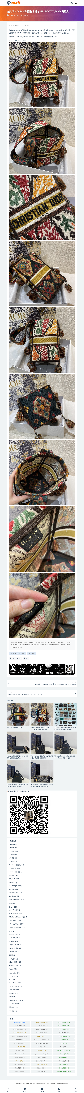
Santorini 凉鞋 (13, 951)
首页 (18, 25)
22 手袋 (11, 861)
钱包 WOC (12, 879)
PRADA (11, 976)
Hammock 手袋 (14, 965)
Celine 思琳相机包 (64, 1025)
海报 (19, 658)
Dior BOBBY (41, 1036)
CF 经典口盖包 (13, 868)
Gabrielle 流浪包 (14, 872)
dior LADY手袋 (19, 1046)
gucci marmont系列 (41, 1054)
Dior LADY (64, 1043)
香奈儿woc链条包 (20, 1061)
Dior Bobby (12, 889)
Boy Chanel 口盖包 (15, 865)
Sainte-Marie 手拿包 (15, 927)
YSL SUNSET (13, 1004)
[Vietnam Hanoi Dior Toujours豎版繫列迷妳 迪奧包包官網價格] (42, 743)
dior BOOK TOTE (20, 1039)
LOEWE (11, 959)
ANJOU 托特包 (13, 910)
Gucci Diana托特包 (63, 1050)
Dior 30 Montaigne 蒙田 (19, 1036)
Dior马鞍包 (41, 1050)
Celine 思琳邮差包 (19, 1032)
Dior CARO (64, 1039)
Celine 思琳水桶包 (42, 1025)
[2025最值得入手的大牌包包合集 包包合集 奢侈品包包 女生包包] (65, 714)
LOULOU (11, 993)
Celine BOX (12, 847)
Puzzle (11, 969)
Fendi (10, 903)
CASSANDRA (13, 983)
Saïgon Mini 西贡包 (15, 920)
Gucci (10, 931)
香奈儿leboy (63, 1057)
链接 (26, 658)
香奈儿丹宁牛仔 (41, 1061)
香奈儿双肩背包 (19, 1064)
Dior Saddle (12, 896)
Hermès (11, 942)
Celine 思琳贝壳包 (64, 1029)
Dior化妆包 (41, 1046)
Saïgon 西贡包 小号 (15, 924)
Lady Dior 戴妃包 (14, 899)
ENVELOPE (12, 990)
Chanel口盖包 (64, 1032)
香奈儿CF (41, 1057)
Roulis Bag (29, 1083)
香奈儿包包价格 (51, 1083)
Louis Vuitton (13, 973)
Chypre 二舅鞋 (13, 945)
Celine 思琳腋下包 (42, 1029)
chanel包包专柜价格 (62, 1083)
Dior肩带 (63, 1046)
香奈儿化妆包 (64, 1061)
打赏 (13, 658)
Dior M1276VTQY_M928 (17, 653)
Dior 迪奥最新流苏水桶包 (14, 727)
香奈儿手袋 (19, 1068)
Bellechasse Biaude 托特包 (17, 917)
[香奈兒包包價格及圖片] (8, 15)
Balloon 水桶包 (13, 962)
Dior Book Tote (13, 892)
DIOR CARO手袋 (19, 1043)
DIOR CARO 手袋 (42, 1043)
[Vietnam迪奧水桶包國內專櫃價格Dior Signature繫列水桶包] (65, 743)
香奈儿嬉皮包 (64, 1064)
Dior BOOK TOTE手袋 (41, 1039)
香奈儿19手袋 (19, 1057)
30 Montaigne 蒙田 (15, 886)
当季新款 (11, 875)
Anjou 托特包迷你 (14, 913)
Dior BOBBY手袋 (64, 1036)
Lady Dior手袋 (64, 1054)
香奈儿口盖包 (42, 1064)
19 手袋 (11, 854)
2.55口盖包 (12, 858)
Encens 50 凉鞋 (14, 948)
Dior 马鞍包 (19, 1050)
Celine (10, 844)
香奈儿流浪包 (64, 1068)
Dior (12, 15)
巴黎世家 (11, 1011)
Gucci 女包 (12, 938)
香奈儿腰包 (41, 1071)
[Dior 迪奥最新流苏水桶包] (18, 714)
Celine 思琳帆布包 (64, 1022)
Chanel (11, 851)
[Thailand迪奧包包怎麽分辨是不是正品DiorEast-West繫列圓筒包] (42, 771)
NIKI (10, 997)
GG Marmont (13, 934)
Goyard (11, 907)
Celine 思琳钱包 (41, 1032)
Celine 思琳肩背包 (19, 1029)
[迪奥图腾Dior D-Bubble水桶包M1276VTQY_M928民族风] (42, 714)
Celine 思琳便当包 (42, 1022)
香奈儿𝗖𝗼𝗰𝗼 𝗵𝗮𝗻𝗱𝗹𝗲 (64, 1071)
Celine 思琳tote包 (19, 1022)
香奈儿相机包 (19, 1071)
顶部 (75, 1091)
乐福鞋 (11, 955)
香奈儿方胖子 (42, 1068)
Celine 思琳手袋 (19, 1025)
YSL (10, 980)
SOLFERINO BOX (14, 1000)
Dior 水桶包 (31, 653)
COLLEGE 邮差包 (14, 986)
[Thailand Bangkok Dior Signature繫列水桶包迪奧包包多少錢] (18, 771)
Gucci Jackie (19, 1054)
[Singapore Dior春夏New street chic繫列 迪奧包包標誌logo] (18, 743)
